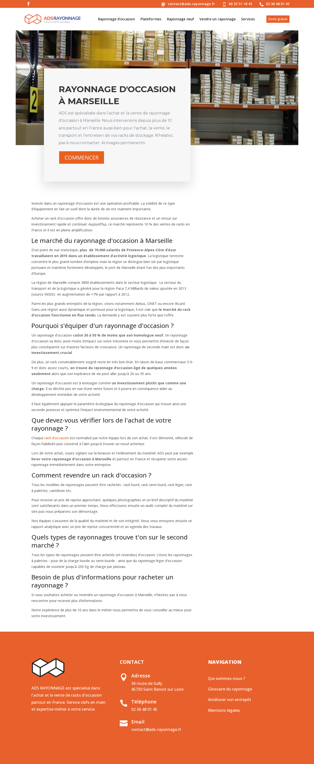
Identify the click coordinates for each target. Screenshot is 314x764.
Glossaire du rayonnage (230, 689)
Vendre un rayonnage (217, 19)
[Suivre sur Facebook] (28, 4)
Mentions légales (224, 710)
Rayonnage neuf (180, 19)
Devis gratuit (278, 19)
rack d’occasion (56, 438)
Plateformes (150, 19)
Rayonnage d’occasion (116, 19)
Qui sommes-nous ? (226, 678)
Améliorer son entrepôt (229, 699)
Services (248, 19)
